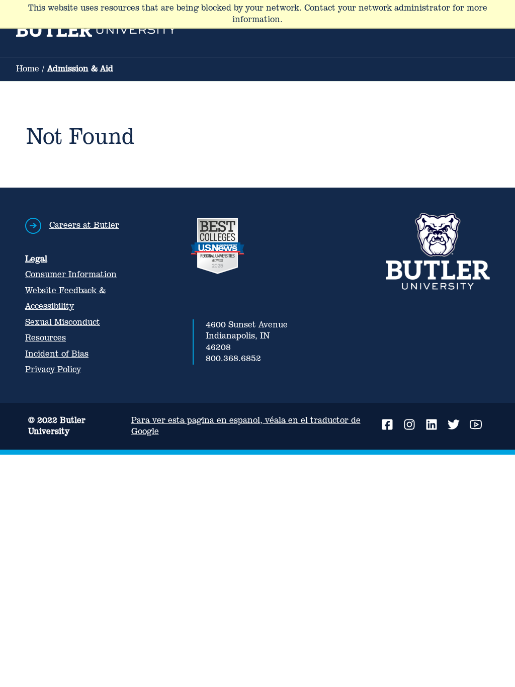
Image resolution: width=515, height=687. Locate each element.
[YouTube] (476, 424)
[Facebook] (387, 424)
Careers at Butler (84, 225)
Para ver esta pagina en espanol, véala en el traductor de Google (246, 426)
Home (27, 68)
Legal (36, 258)
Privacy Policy (53, 369)
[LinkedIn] (431, 424)
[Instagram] (409, 424)
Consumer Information (71, 274)
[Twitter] (454, 424)
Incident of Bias (57, 354)
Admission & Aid (80, 68)
